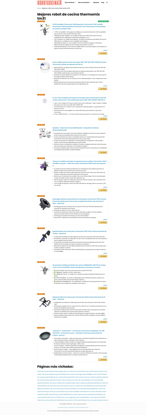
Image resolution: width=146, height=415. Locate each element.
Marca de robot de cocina (52, 386)
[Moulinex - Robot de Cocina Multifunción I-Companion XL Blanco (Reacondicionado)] (45, 133)
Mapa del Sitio (85, 407)
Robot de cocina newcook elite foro (94, 371)
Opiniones (96, 2)
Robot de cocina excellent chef (72, 391)
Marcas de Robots (83, 2)
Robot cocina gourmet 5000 (95, 397)
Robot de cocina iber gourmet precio (58, 389)
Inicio (39, 8)
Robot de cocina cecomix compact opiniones (87, 377)
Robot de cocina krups (45, 371)
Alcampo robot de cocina (52, 391)
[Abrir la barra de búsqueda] (107, 2)
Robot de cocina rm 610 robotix (71, 400)
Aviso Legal (60, 407)
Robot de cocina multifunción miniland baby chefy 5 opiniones (66, 383)
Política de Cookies (67, 407)
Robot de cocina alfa (91, 391)
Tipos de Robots (69, 2)
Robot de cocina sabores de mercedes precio (82, 394)
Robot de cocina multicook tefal (48, 400)
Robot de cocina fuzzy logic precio (75, 374)
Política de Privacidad (77, 407)
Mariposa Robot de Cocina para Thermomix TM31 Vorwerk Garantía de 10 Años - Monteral (79, 298)
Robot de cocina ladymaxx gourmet (50, 374)
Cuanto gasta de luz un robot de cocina (67, 371)
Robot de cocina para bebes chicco (95, 400)
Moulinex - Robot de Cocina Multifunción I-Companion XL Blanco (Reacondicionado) (76, 129)
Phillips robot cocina (95, 374)
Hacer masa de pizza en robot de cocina (71, 380)
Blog (102, 2)
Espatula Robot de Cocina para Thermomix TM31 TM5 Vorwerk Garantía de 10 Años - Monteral (79, 232)
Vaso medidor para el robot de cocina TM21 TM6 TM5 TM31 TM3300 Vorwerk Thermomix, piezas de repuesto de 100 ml (79, 63)
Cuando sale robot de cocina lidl (54, 394)
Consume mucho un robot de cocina (74, 386)
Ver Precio (103, 53)
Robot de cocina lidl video (81, 389)
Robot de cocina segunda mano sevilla (71, 397)
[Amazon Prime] (105, 50)
